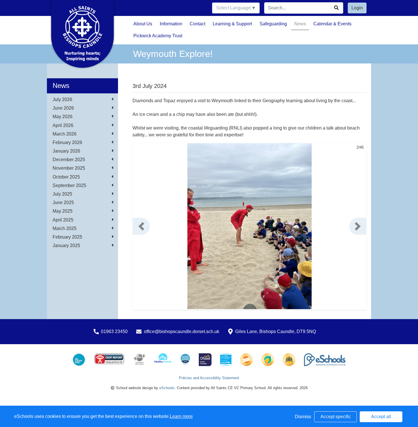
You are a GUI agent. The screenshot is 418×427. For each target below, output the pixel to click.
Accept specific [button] (335, 416)
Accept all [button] (381, 416)
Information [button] (171, 23)
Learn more (181, 416)
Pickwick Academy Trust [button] (157, 35)
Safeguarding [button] (273, 23)
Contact (197, 23)
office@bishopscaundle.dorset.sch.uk (181, 331)
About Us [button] (142, 23)
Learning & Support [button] (232, 23)
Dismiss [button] (303, 416)
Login (357, 7)
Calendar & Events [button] (332, 23)
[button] (141, 226)
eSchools (167, 388)
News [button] (300, 23)
